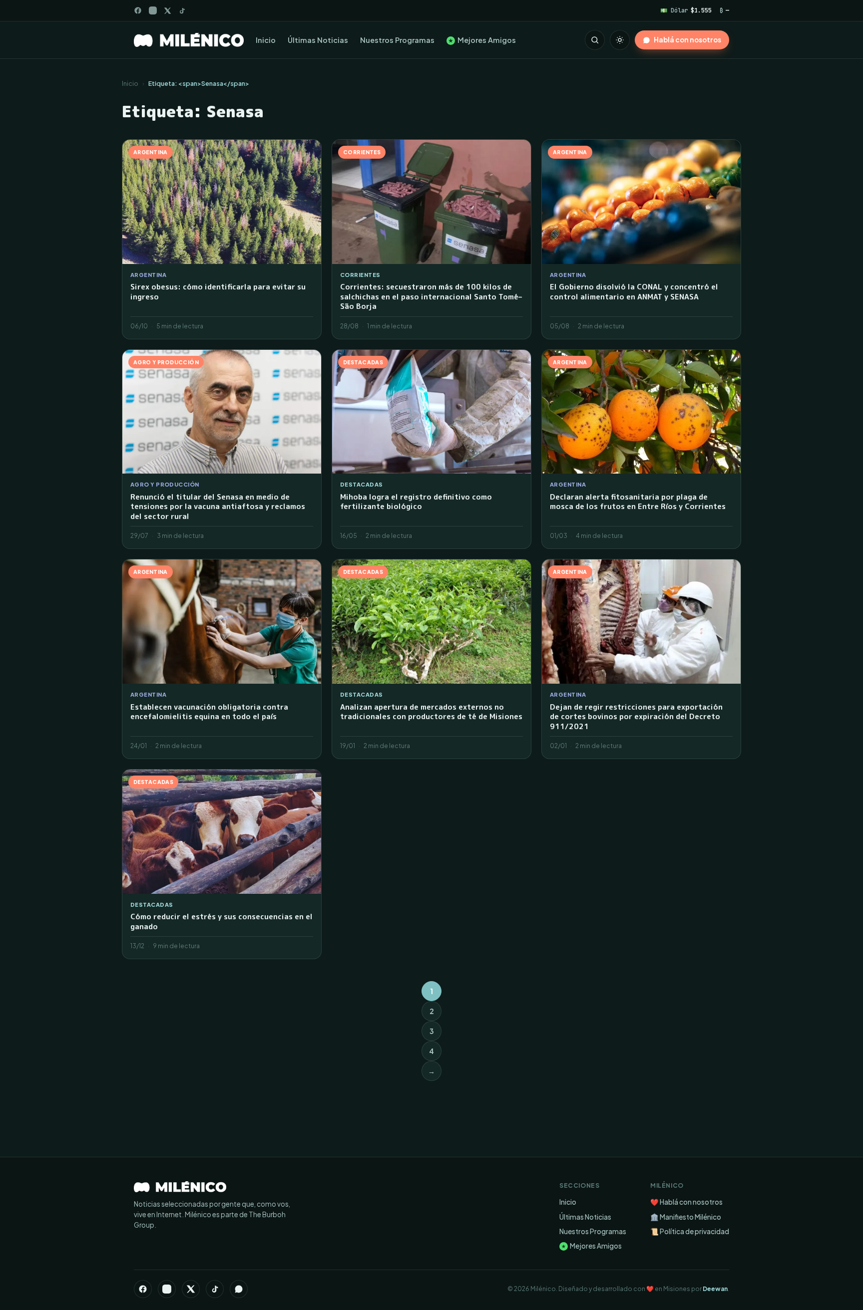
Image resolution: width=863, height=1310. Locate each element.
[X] (191, 1289)
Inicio (266, 39)
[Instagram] (153, 10)
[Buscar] (595, 40)
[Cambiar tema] (620, 40)
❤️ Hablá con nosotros (686, 1202)
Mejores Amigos (482, 39)
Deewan (715, 1289)
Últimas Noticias (318, 39)
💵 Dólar (686, 10)
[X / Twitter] (167, 10)
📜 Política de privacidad (689, 1231)
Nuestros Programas (397, 39)
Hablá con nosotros (687, 39)
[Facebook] (138, 10)
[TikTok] (182, 10)
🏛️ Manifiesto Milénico (685, 1217)
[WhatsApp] (239, 1289)
